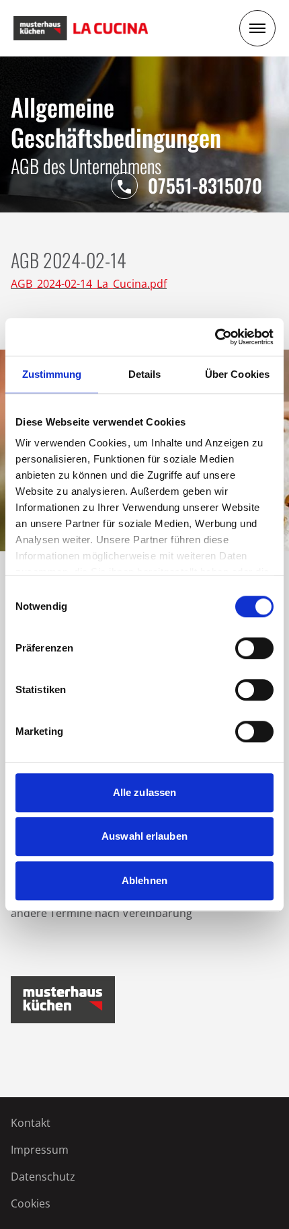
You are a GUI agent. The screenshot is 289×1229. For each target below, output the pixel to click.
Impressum (40, 1149)
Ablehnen (144, 880)
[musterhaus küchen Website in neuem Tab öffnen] (63, 999)
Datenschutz (43, 1176)
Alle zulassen (144, 792)
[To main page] (80, 28)
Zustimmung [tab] (52, 374)
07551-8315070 (205, 185)
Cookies (30, 1203)
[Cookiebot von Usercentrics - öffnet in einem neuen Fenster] (215, 337)
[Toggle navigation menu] (257, 28)
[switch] (254, 648)
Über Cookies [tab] (237, 374)
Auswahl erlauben (144, 836)
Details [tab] (144, 374)
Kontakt (30, 1122)
